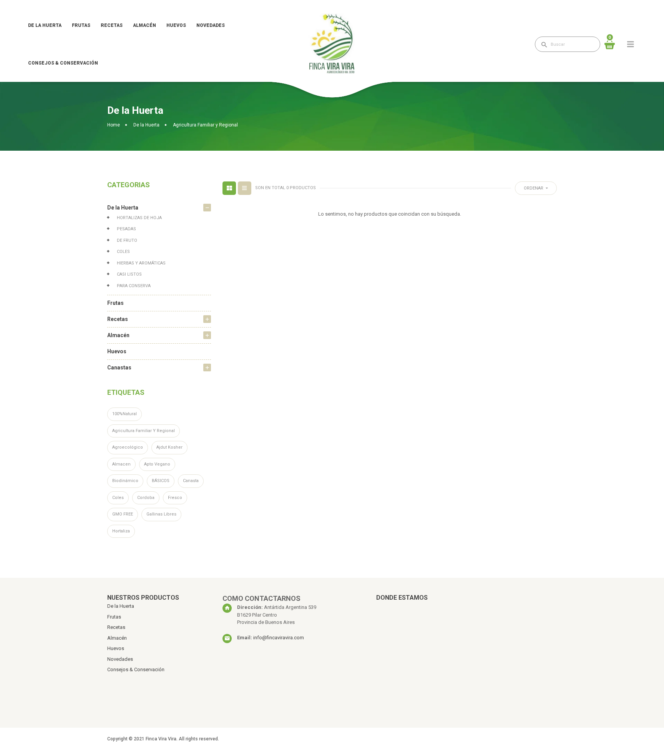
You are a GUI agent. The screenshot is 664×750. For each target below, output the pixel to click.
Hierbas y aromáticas (141, 263)
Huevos (176, 25)
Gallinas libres (161, 514)
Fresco (175, 497)
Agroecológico (127, 447)
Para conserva (134, 285)
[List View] (244, 188)
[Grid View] (229, 188)
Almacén (144, 25)
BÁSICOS (160, 480)
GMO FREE (122, 514)
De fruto (127, 240)
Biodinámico (125, 480)
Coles (123, 251)
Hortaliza (121, 531)
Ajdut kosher (169, 447)
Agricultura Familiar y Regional (143, 430)
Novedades (210, 25)
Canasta (191, 480)
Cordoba (145, 497)
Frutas (81, 25)
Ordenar (534, 188)
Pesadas (126, 228)
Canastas (119, 367)
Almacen (121, 464)
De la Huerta (44, 25)
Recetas (112, 25)
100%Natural (124, 413)
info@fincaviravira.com (278, 637)
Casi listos (129, 274)
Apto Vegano (157, 464)
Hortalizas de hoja (139, 217)
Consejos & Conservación (63, 63)
